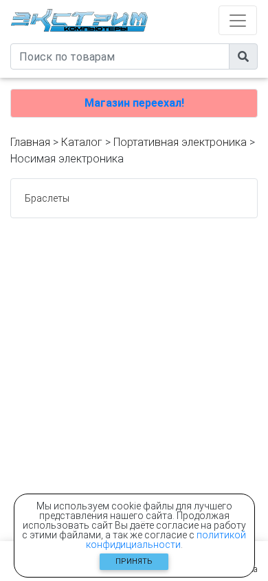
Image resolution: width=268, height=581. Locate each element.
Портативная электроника (180, 142)
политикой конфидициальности (166, 539)
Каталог (81, 142)
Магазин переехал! (134, 102)
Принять (134, 561)
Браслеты (47, 198)
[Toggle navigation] (238, 20)
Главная (30, 142)
